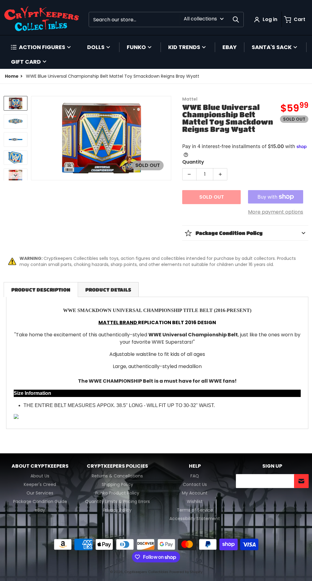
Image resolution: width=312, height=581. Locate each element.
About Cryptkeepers (40, 466)
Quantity (193, 161)
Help (195, 466)
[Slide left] (34, 138)
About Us (39, 476)
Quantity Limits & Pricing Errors (117, 501)
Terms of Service (195, 510)
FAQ (194, 476)
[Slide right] (167, 138)
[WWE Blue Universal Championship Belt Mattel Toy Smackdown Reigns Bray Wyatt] (15, 103)
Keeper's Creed (40, 484)
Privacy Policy (117, 510)
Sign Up (272, 466)
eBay (40, 510)
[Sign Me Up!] (301, 481)
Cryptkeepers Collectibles (146, 571)
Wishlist (195, 501)
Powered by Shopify (185, 571)
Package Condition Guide (40, 501)
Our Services (40, 493)
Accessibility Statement (194, 518)
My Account (194, 493)
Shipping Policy (117, 484)
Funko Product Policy (117, 493)
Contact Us (195, 484)
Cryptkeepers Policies (117, 466)
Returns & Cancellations (117, 476)
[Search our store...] (236, 19)
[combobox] (166, 19)
